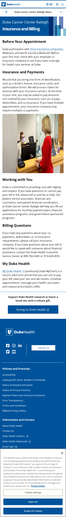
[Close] (62, 453)
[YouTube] (14, 352)
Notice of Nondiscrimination (17, 385)
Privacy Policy (38, 486)
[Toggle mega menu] (57, 4)
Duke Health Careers (13, 436)
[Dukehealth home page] (8, 4)
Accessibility (9, 374)
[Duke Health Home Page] (21, 331)
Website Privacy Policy (14, 410)
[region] (33, 483)
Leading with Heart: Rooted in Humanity (23, 379)
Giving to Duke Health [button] (31, 309)
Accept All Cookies (33, 510)
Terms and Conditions (14, 405)
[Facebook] (8, 346)
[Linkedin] (20, 346)
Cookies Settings (33, 492)
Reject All (33, 501)
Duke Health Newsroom (15, 441)
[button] (49, 4)
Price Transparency (12, 400)
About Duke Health (12, 425)
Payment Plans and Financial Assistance (23, 395)
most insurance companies (46, 49)
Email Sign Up (9, 446)
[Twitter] (8, 352)
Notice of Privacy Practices (16, 390)
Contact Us (43, 347)
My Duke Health (11, 271)
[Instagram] (14, 346)
